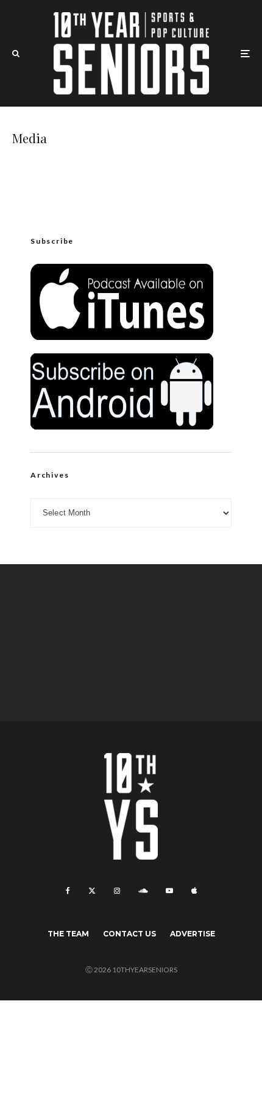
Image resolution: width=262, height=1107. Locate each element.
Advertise (192, 933)
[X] (92, 891)
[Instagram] (117, 891)
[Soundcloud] (143, 891)
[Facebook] (68, 891)
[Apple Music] (194, 891)
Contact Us (129, 933)
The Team (68, 933)
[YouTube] (169, 891)
